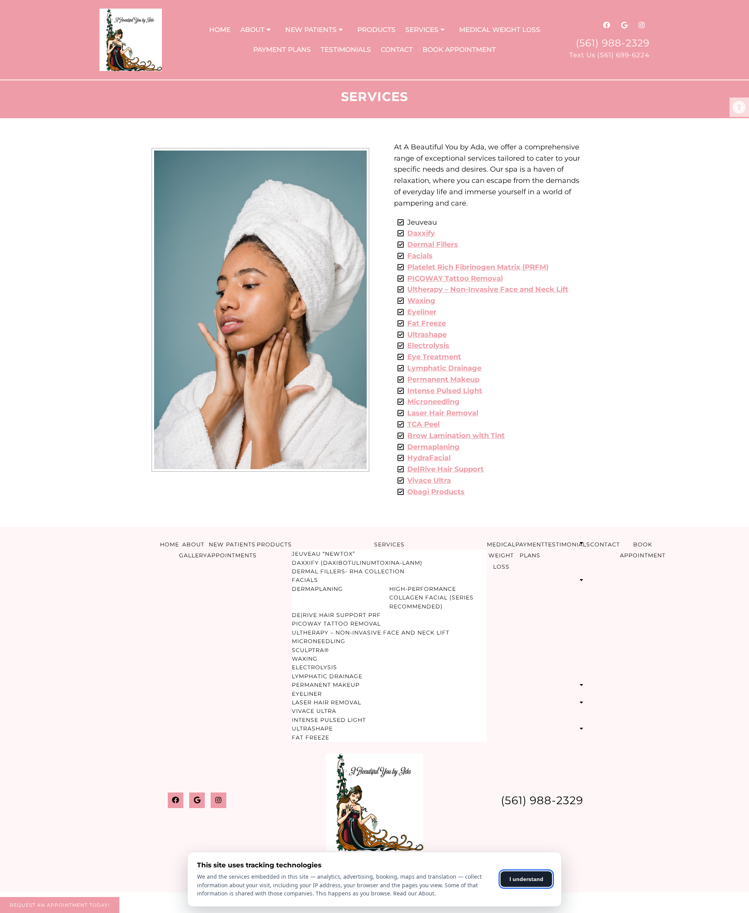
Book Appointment (459, 49)
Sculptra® (310, 650)
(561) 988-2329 (613, 43)
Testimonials (346, 49)
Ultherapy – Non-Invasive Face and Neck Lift (487, 289)
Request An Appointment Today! (60, 905)
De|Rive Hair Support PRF (336, 615)
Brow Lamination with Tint (456, 435)
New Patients (311, 30)
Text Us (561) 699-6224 (609, 55)
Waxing (421, 300)
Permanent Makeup (443, 379)
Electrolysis (428, 345)
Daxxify (421, 233)
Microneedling (433, 401)
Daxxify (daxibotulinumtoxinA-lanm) (357, 562)
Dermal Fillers (432, 244)
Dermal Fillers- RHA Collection (348, 571)
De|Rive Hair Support (445, 469)
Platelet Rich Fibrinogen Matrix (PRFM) (477, 267)
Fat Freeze (426, 323)
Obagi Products (436, 492)
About (252, 30)
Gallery (193, 555)
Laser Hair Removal (442, 413)
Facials (420, 256)
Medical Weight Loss (499, 30)
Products (376, 30)
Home (220, 30)
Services (421, 30)
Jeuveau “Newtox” (323, 553)
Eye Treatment (434, 357)
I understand (526, 879)
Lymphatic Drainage (444, 368)
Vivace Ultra (429, 480)
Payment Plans (282, 49)
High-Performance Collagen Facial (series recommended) (431, 597)
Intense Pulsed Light (444, 390)
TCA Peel (423, 424)
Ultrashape (427, 334)
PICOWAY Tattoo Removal (455, 278)
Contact (397, 49)
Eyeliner (422, 312)
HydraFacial (429, 458)
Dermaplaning (433, 447)
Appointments (232, 555)
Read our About (413, 893)
